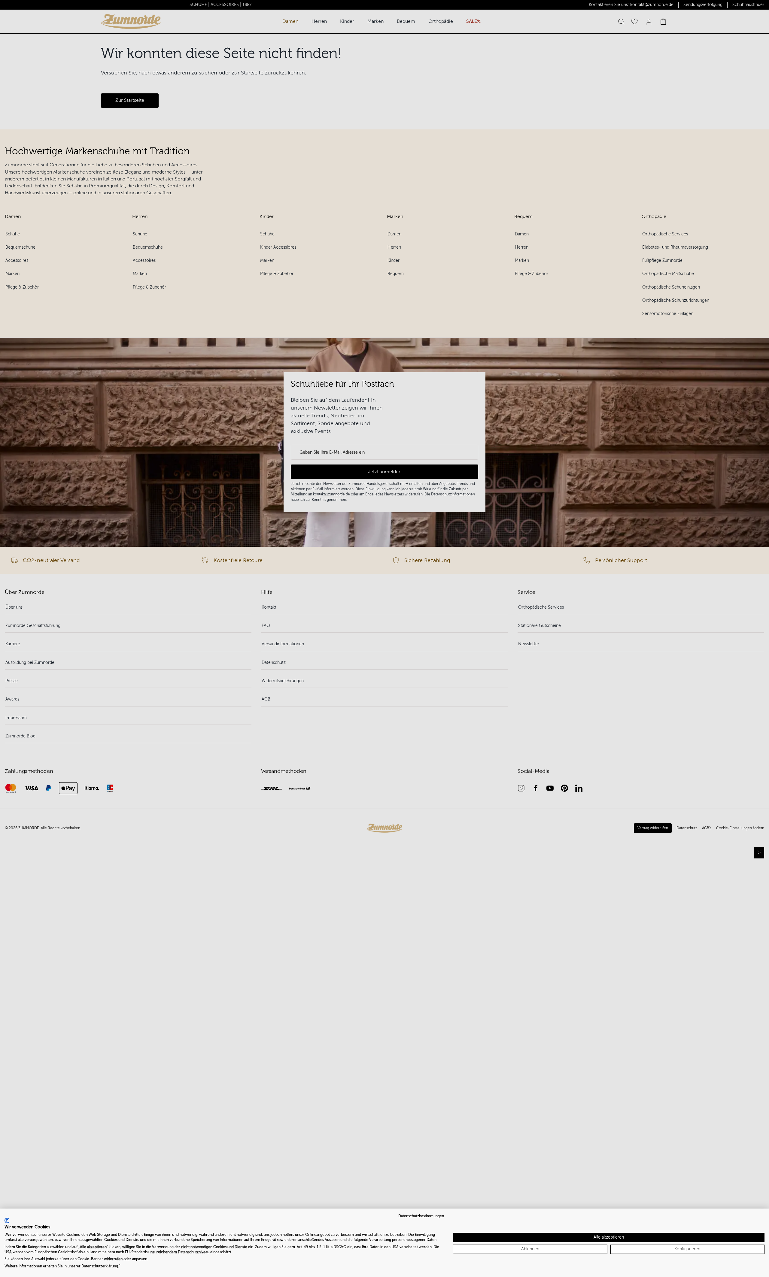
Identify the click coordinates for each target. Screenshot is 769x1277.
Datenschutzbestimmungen (421, 1216)
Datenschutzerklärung (99, 1266)
